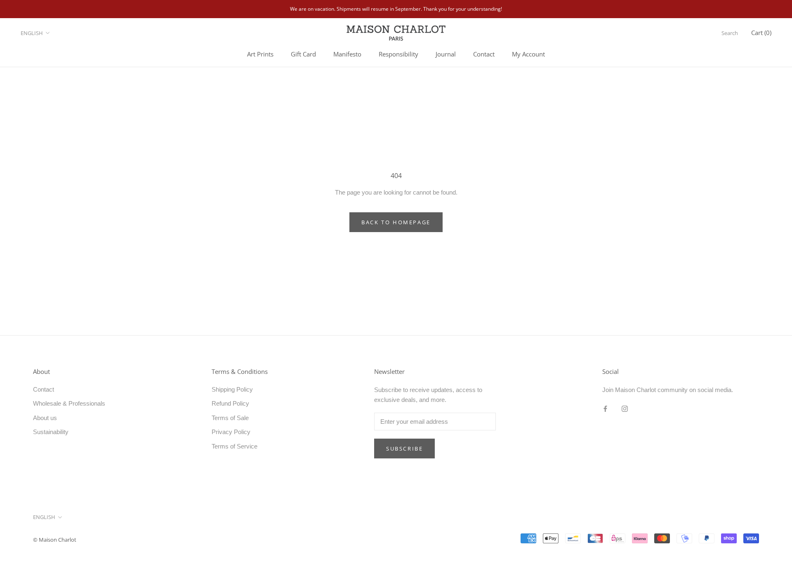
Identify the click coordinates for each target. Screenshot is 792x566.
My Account (528, 54)
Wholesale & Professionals (69, 403)
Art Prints (260, 54)
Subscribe (404, 448)
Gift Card (303, 54)
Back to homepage (396, 222)
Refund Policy (230, 403)
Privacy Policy (231, 431)
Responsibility (398, 54)
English (32, 33)
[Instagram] (625, 408)
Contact (484, 54)
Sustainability (50, 431)
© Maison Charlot (54, 539)
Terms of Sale (230, 417)
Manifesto (347, 54)
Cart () (761, 32)
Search (729, 33)
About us (45, 417)
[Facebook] (605, 408)
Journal (446, 54)
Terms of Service (234, 446)
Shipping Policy (232, 389)
